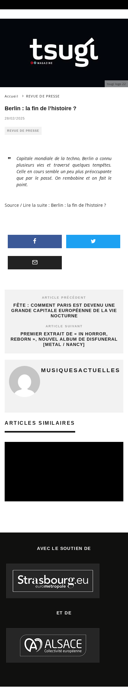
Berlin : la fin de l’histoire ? (78, 205)
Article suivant (64, 326)
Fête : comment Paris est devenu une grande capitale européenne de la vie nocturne (64, 310)
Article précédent (64, 297)
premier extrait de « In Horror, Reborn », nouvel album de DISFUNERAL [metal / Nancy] (64, 339)
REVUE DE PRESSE (23, 130)
